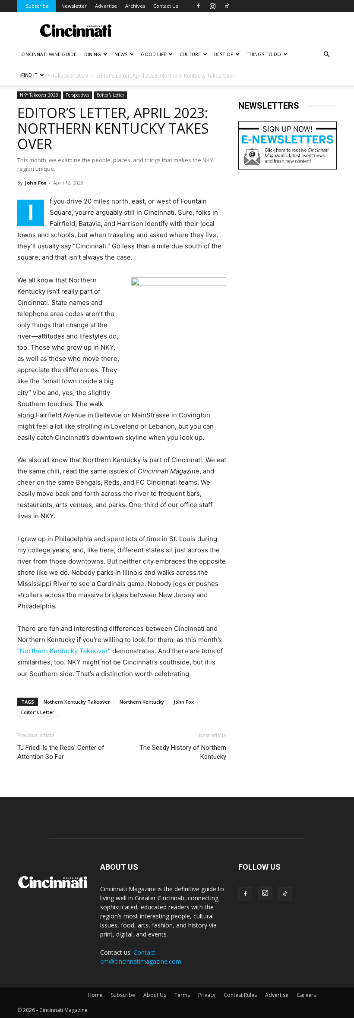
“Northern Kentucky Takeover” (64, 651)
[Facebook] (198, 6)
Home (95, 995)
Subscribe (37, 6)
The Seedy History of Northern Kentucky (182, 752)
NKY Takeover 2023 (39, 95)
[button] (326, 54)
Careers (306, 995)
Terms (182, 995)
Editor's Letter (110, 95)
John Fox (35, 182)
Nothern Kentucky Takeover (77, 702)
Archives (135, 6)
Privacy (206, 995)
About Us (154, 995)
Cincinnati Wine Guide (48, 54)
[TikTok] (226, 6)
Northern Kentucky (142, 702)
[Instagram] (212, 6)
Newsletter (74, 6)
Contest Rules (240, 995)
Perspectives (77, 95)
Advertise (106, 6)
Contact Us (165, 6)
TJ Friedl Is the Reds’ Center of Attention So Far (60, 752)
